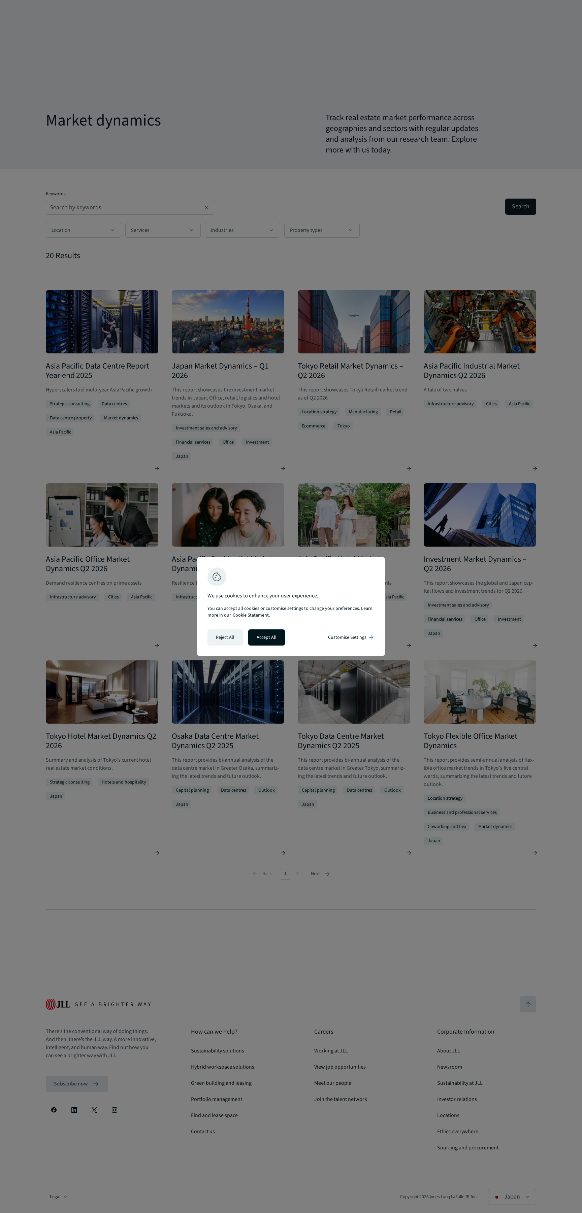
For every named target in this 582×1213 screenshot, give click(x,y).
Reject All (225, 637)
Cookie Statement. (251, 615)
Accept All (267, 637)
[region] (291, 606)
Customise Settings (351, 637)
